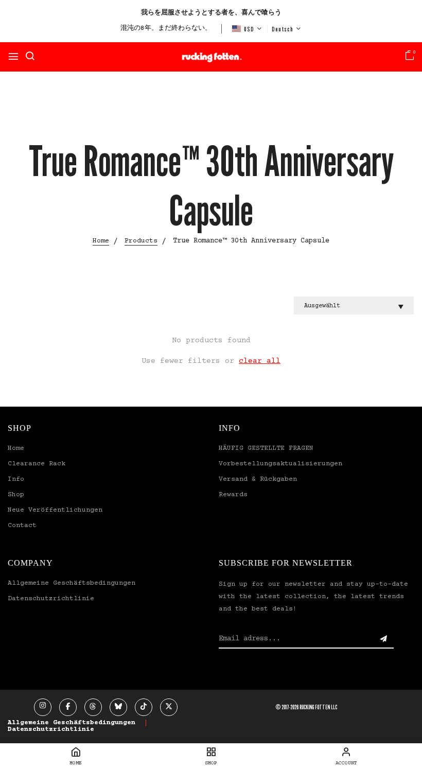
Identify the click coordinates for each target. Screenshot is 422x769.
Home (16, 448)
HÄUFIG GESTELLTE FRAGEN (266, 448)
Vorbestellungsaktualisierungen (280, 463)
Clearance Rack (36, 463)
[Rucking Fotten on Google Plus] (93, 707)
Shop (16, 494)
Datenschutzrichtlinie (51, 598)
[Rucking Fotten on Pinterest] (118, 707)
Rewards (233, 494)
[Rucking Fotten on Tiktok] (143, 707)
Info (16, 479)
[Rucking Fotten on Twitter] (169, 707)
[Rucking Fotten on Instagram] (42, 707)
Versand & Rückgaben (258, 479)
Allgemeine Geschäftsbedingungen (71, 583)
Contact (22, 525)
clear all (259, 361)
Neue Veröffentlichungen (55, 510)
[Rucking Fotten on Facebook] (68, 707)
